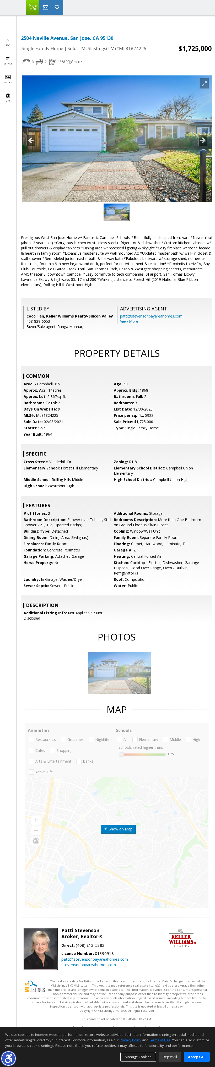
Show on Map (120, 829)
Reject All (170, 1056)
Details (7, 63)
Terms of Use (159, 1040)
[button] (8, 1058)
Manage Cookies (138, 1056)
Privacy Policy (130, 1040)
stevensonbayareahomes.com (88, 964)
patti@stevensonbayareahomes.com (151, 316)
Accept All (197, 1056)
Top (8, 44)
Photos (7, 82)
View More (129, 321)
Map (8, 100)
